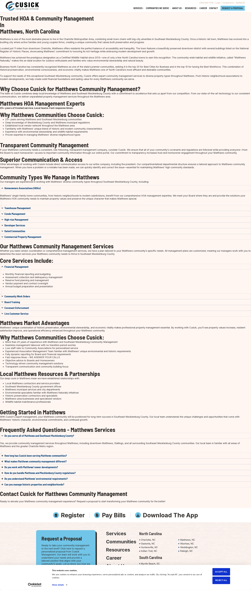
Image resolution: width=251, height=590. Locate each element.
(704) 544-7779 (206, 2)
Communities (118, 542)
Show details (58, 585)
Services (116, 533)
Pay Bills (114, 515)
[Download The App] (138, 515)
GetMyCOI (240, 2)
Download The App (170, 515)
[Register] (56, 515)
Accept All (221, 572)
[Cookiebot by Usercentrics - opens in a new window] (34, 585)
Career (114, 558)
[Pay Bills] (97, 515)
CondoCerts (228, 2)
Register (73, 515)
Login (218, 2)
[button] (138, 8)
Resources (118, 550)
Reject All (221, 580)
